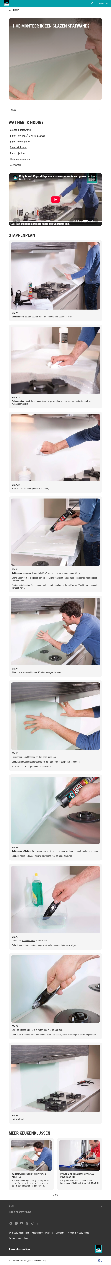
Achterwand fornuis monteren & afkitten (29, 1175)
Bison (11, 1206)
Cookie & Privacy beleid (78, 1232)
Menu (13, 109)
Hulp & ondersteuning (20, 1212)
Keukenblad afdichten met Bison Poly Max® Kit (77, 1175)
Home (16, 10)
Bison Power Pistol (20, 141)
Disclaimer (60, 1232)
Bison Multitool (18, 147)
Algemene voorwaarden (42, 1232)
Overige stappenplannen (19, 1238)
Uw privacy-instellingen (19, 1232)
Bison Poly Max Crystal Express (27, 135)
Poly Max (42, 573)
